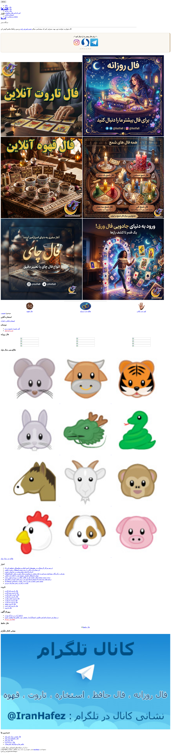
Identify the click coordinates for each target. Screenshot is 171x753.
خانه (6, 5)
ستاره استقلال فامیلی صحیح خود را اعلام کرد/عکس (21, 575)
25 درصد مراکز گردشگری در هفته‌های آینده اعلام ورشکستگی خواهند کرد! (29, 568)
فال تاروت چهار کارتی (12, 595)
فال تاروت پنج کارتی (11, 596)
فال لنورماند (9, 740)
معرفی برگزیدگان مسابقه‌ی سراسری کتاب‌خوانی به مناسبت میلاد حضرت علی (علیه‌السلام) (35, 574)
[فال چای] (41, 299)
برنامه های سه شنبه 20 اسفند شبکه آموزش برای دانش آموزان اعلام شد (28, 579)
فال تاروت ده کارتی (11, 602)
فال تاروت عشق (10, 604)
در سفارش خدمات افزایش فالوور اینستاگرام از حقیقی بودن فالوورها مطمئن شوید (31, 617)
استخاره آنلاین (9, 15)
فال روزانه (8, 11)
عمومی (3, 313)
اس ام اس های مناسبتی (12, 13)
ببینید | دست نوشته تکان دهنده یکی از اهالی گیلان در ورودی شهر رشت (27, 577)
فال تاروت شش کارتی (12, 598)
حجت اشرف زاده (26, 29)
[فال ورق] (123, 299)
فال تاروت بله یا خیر (11, 606)
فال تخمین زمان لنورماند (13, 736)
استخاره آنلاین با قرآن (8, 321)
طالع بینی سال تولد (7, 558)
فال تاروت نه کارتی (11, 600)
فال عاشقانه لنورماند (12, 738)
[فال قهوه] (41, 217)
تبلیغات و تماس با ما (11, 17)
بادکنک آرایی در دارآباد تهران (14, 615)
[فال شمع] (123, 217)
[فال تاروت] (41, 136)
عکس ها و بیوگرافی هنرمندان (14, 744)
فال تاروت (8, 608)
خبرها (4, 8)
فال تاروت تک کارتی (11, 591)
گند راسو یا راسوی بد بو (12, 329)
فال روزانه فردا (10, 742)
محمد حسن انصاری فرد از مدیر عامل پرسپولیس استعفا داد (24, 581)
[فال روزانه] (123, 136)
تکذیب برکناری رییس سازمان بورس (16, 583)
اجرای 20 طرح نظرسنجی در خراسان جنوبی (19, 572)
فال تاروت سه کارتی (11, 593)
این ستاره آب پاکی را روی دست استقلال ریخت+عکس (22, 570)
